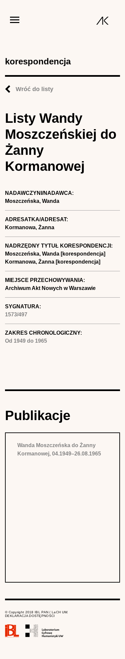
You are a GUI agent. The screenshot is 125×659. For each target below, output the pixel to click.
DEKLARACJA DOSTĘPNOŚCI (30, 616)
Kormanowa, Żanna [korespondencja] (52, 262)
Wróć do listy (34, 89)
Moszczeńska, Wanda (32, 201)
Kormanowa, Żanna (29, 227)
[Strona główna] (102, 21)
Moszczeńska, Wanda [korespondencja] (55, 254)
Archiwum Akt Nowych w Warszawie (50, 288)
